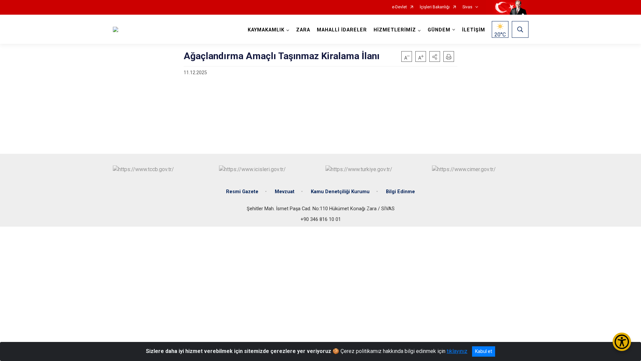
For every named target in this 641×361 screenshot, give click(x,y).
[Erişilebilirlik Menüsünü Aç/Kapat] (622, 342)
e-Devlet (399, 7)
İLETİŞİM (473, 30)
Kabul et (483, 351)
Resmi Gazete (242, 192)
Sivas (467, 7)
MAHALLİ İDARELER (342, 30)
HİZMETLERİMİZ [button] (395, 30)
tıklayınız (457, 351)
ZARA (303, 30)
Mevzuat (284, 192)
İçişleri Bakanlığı (435, 7)
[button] (434, 56)
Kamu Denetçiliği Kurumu (340, 192)
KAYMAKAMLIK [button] (266, 30)
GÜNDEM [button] (439, 30)
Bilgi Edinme (400, 192)
